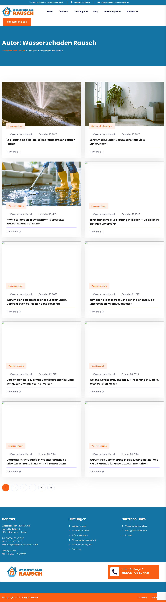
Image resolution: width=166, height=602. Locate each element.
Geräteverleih (97, 366)
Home (50, 11)
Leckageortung (15, 126)
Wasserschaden (16, 205)
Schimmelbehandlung (101, 126)
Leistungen (79, 11)
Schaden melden (17, 21)
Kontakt (131, 11)
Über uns (63, 11)
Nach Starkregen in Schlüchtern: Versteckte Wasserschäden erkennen (35, 221)
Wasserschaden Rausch (21, 134)
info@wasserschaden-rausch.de (115, 2)
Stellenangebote (112, 11)
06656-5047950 (82, 2)
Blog (95, 11)
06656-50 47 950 (135, 573)
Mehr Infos (12, 151)
